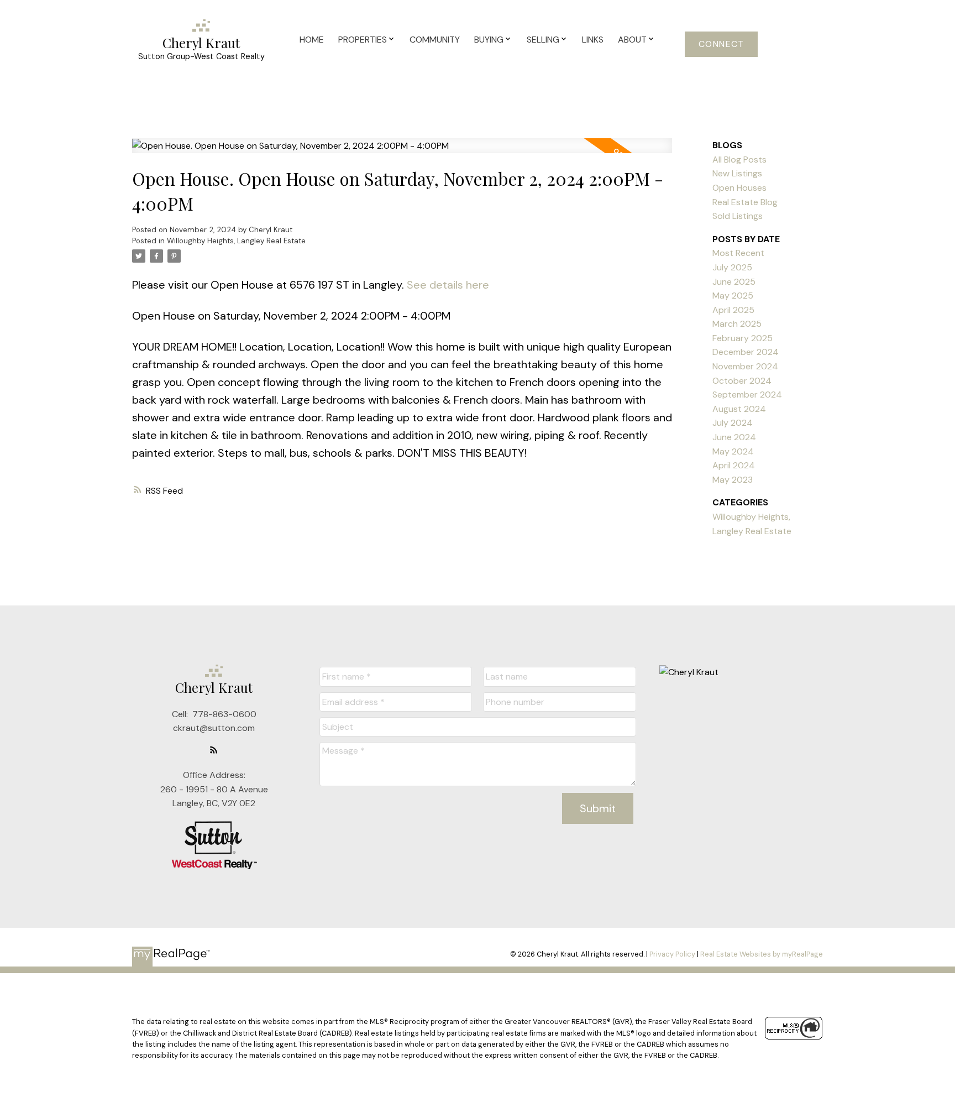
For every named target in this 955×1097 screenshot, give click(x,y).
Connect (721, 44)
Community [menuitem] (435, 39)
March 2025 (737, 324)
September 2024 (747, 394)
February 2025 (742, 338)
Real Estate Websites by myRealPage (761, 954)
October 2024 (742, 380)
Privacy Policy (672, 954)
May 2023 (732, 479)
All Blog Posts (739, 159)
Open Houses (739, 188)
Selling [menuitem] (543, 39)
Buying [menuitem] (488, 39)
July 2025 (732, 267)
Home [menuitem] (312, 39)
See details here (448, 285)
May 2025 (732, 295)
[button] (721, 44)
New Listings (737, 173)
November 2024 (745, 366)
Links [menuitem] (593, 39)
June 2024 (734, 437)
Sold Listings (737, 216)
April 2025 (733, 310)
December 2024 (745, 352)
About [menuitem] (632, 39)
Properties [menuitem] (362, 39)
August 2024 (739, 409)
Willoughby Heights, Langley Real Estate (236, 240)
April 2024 (733, 465)
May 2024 (733, 451)
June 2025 (733, 282)
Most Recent (738, 253)
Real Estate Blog (745, 202)
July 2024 (732, 423)
